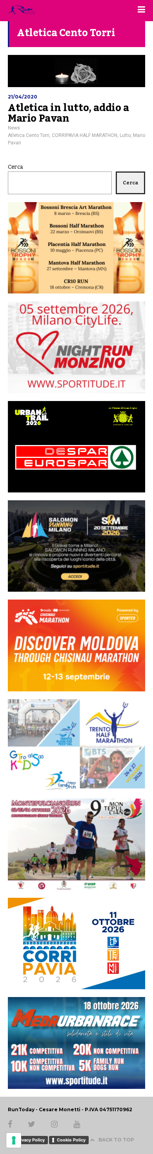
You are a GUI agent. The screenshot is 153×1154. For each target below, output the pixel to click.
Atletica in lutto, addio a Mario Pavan (68, 113)
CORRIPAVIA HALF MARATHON (84, 135)
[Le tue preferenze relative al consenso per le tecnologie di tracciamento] (13, 1140)
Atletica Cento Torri (28, 135)
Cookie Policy (71, 1140)
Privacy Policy (30, 1140)
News (14, 128)
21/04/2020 (22, 97)
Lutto (125, 135)
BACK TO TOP (116, 1140)
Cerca (15, 167)
